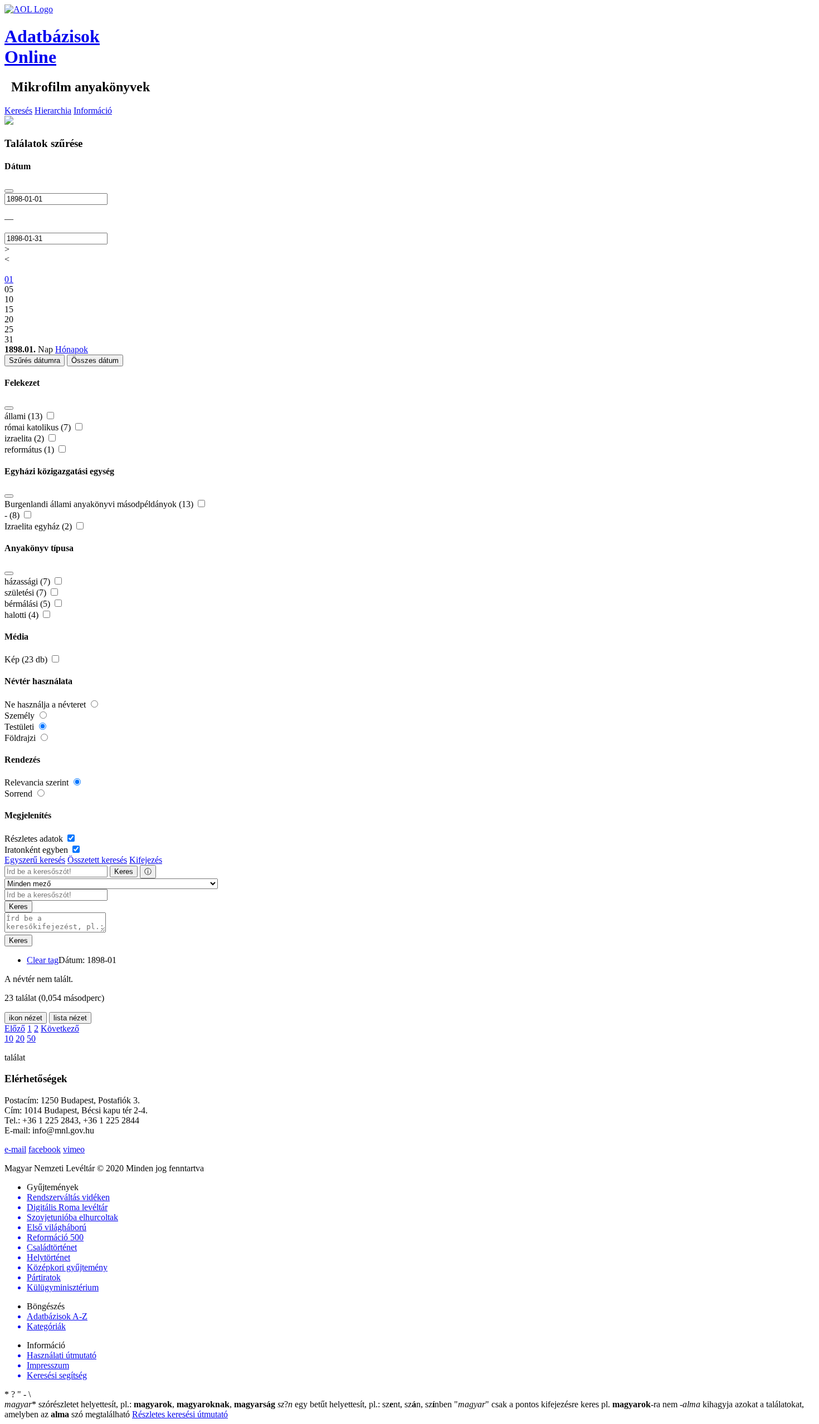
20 (20, 1038)
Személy (20, 715)
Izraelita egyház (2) (39, 526)
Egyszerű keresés (34, 860)
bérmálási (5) (28, 603)
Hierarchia (53, 110)
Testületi (20, 726)
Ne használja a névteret (46, 704)
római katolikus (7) (38, 427)
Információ (93, 110)
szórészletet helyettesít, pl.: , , (139, 1404)
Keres (123, 871)
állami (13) (24, 416)
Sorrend (19, 793)
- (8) (13, 515)
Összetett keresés (97, 860)
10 (8, 1038)
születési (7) (26, 592)
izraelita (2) (25, 438)
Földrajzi (21, 738)
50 (31, 1038)
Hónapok (71, 349)
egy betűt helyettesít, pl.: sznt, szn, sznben (365, 1404)
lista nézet (70, 1018)
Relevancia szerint (37, 782)
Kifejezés (145, 860)
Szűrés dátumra (34, 360)
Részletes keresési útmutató (180, 1414)
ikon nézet (25, 1018)
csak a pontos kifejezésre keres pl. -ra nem (567, 1404)
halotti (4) (22, 615)
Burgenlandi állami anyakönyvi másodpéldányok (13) (100, 504)
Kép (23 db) (27, 659)
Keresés (18, 110)
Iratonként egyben (37, 850)
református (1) (30, 449)
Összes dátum (95, 360)
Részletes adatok (34, 838)
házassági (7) (28, 581)
